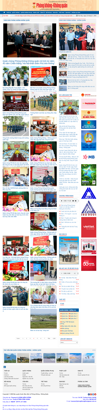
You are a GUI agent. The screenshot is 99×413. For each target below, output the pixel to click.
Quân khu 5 (65, 318)
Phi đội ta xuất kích (66, 291)
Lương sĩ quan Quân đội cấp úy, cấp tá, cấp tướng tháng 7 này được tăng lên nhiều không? (68, 152)
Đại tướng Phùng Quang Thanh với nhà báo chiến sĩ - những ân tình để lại (67, 207)
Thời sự (8, 12)
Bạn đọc (68, 12)
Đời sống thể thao (45, 385)
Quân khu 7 (73, 318)
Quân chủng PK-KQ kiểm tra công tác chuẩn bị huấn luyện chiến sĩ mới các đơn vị (15, 309)
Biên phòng (65, 328)
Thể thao (61, 12)
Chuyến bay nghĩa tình (65, 52)
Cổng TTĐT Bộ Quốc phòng (67, 322)
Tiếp (49, 338)
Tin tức (6, 373)
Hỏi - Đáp (61, 376)
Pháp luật (36, 12)
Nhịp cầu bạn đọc (64, 384)
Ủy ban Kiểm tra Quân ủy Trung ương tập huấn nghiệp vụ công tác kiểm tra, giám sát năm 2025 (67, 15)
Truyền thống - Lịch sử (47, 373)
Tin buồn (61, 387)
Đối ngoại (49, 12)
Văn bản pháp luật (64, 375)
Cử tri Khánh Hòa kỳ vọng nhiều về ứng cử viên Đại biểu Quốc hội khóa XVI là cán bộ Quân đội (43, 307)
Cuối (54, 338)
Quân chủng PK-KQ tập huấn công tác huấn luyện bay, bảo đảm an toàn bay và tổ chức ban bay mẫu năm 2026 (16, 214)
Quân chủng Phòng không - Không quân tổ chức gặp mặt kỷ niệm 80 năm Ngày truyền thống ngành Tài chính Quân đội (43, 234)
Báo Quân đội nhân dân (69, 326)
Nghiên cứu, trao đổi (28, 378)
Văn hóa (55, 12)
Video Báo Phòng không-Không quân (16, 20)
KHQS (24, 375)
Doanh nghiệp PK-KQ (83, 375)
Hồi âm (61, 385)
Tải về (77, 279)
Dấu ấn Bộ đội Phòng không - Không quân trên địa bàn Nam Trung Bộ (67, 128)
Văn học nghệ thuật (28, 387)
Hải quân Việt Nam (67, 331)
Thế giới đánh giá (45, 375)
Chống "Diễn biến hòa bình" (11, 378)
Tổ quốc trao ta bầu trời (68, 289)
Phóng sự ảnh (76, 12)
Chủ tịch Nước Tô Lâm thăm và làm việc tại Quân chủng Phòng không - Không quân (68, 145)
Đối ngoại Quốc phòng (10, 385)
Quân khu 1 (65, 313)
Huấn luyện (26, 373)
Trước (18, 338)
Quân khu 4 (73, 316)
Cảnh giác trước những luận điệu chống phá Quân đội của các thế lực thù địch (68, 188)
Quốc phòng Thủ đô (68, 333)
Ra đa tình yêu (26, 389)
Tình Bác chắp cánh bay (68, 294)
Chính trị (6, 375)
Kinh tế (42, 12)
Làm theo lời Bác (8, 376)
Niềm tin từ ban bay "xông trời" (39, 330)
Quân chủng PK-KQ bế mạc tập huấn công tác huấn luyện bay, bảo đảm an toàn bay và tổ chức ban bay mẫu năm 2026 (43, 164)
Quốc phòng (16, 12)
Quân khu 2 (73, 313)
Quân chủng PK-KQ (26, 12)
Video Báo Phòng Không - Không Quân (72, 20)
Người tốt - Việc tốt (27, 376)
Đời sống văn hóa (27, 385)
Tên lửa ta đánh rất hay (67, 286)
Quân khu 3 (65, 316)
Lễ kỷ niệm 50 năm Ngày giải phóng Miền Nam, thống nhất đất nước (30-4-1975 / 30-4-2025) (68, 134)
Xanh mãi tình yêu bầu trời (68, 211)
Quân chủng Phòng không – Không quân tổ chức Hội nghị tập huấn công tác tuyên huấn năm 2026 (43, 139)
